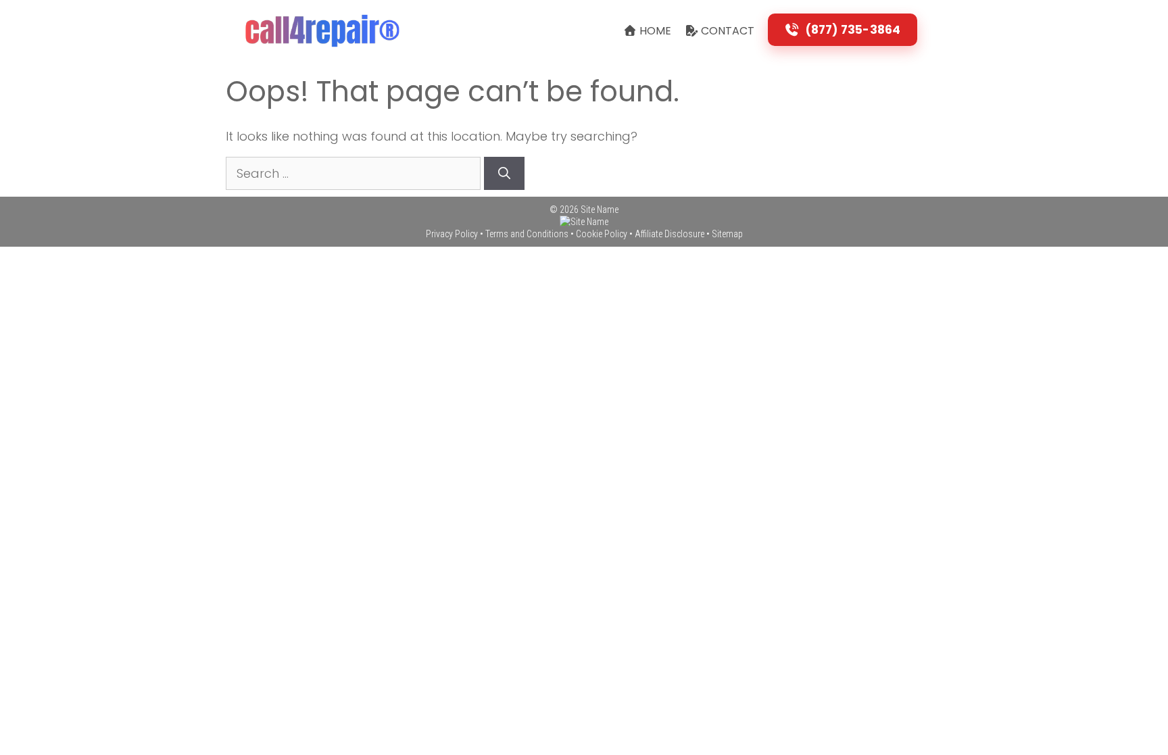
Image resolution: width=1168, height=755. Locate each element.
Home (654, 31)
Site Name (599, 209)
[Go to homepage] (584, 221)
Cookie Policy (601, 233)
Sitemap (727, 233)
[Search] (504, 173)
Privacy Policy (452, 233)
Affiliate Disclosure (669, 233)
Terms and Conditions (526, 233)
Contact (726, 31)
